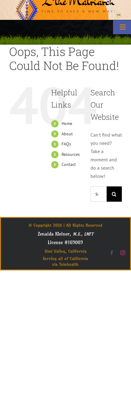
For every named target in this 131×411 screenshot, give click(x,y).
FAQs (66, 144)
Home (67, 123)
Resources (71, 154)
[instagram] (122, 252)
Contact (69, 164)
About (67, 134)
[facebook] (111, 252)
